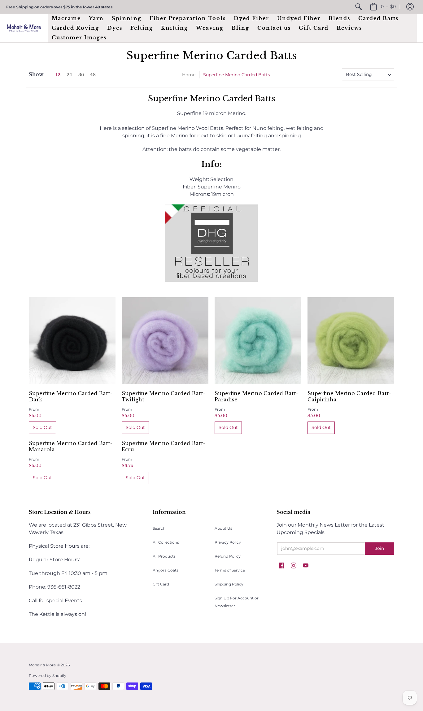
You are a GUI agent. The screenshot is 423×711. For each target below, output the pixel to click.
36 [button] (81, 74)
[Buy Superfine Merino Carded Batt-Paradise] (258, 340)
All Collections (166, 542)
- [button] (388, 6)
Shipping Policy (229, 584)
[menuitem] (358, 7)
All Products (164, 556)
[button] (410, 7)
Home (188, 74)
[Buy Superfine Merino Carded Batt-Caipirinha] (350, 340)
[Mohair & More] (23, 28)
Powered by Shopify (47, 675)
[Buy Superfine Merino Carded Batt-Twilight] (165, 340)
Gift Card (161, 584)
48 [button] (93, 74)
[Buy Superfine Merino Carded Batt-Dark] (72, 340)
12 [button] (58, 74)
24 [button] (69, 74)
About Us (223, 528)
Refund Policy (228, 556)
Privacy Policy (228, 542)
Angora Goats (165, 570)
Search (159, 528)
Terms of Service (230, 570)
